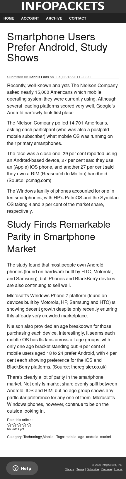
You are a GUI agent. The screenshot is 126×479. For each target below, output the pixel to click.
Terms (80, 469)
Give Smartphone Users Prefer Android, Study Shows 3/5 (19, 424)
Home (9, 18)
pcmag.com (38, 180)
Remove (106, 469)
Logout (118, 469)
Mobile (48, 436)
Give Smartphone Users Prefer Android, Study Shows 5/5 (29, 424)
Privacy (69, 469)
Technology (32, 436)
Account (30, 18)
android (92, 436)
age (81, 436)
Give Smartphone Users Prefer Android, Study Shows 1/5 (9, 424)
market (105, 436)
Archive (54, 18)
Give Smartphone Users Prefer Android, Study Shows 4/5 (24, 424)
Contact (77, 18)
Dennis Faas (39, 76)
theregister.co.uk (88, 366)
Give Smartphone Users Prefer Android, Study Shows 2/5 (14, 424)
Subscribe (93, 469)
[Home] (63, 6)
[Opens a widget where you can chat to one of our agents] (22, 468)
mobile (71, 436)
